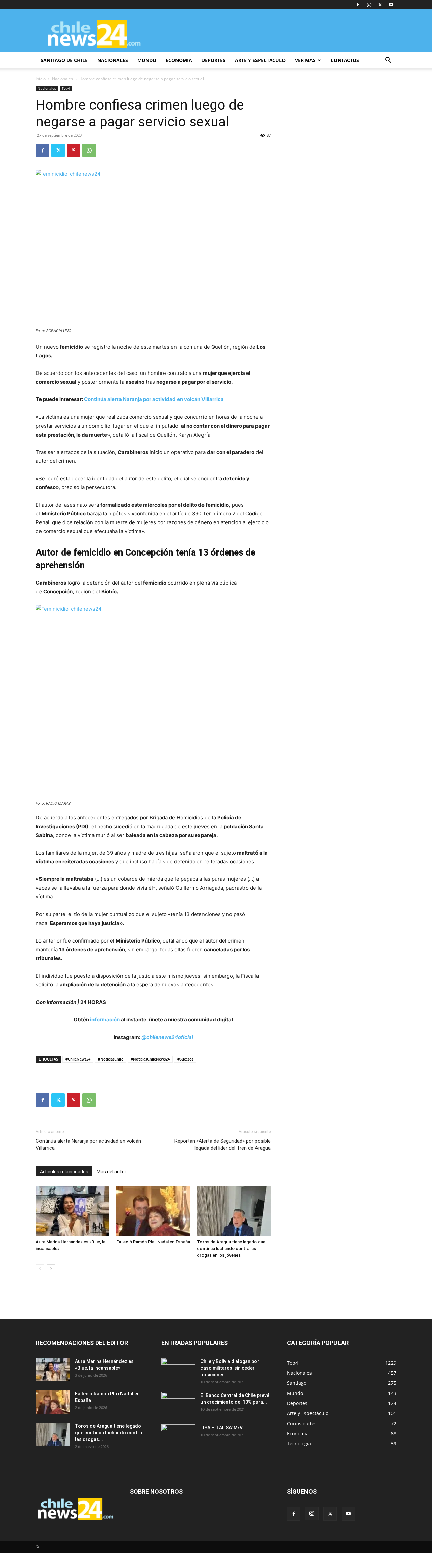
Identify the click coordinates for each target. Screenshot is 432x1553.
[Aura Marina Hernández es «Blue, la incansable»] (72, 1211)
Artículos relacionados (64, 1171)
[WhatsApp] (89, 150)
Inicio (41, 79)
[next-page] (51, 1268)
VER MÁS (305, 60)
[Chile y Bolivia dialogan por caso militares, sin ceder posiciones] (178, 1369)
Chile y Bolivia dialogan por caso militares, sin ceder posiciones (229, 1367)
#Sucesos (185, 1059)
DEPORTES (213, 60)
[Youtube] (391, 4)
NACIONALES (112, 60)
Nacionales (62, 79)
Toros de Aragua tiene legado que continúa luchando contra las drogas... (108, 1432)
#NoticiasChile (110, 1059)
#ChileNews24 (77, 1059)
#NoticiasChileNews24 (150, 1059)
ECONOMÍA (179, 60)
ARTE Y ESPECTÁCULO (260, 60)
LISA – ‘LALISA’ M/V (221, 1427)
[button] (388, 61)
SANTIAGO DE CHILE (64, 60)
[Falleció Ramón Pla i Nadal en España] (153, 1211)
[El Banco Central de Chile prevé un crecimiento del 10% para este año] (178, 1403)
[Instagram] (369, 4)
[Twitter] (380, 4)
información (105, 1019)
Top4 (66, 88)
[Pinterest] (73, 150)
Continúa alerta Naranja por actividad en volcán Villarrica (154, 399)
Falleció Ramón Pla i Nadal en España (153, 1241)
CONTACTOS (345, 60)
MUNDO (146, 60)
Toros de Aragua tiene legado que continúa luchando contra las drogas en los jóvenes (231, 1248)
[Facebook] (358, 4)
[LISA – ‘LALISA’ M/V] (178, 1436)
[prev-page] (40, 1268)
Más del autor (111, 1171)
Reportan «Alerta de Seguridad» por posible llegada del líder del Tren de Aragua (222, 1144)
